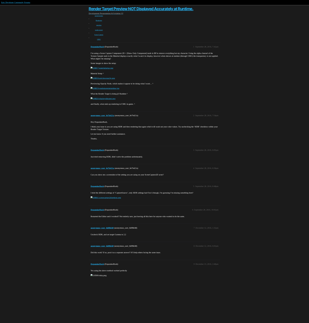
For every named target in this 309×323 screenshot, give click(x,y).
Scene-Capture (98, 35)
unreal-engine (99, 16)
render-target (99, 30)
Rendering (99, 20)
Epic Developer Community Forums (15, 2)
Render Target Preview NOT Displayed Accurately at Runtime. (141, 8)
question (99, 25)
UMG (99, 39)
